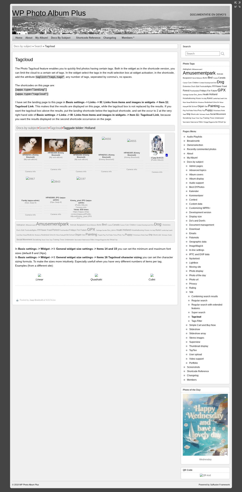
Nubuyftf (63, 235)
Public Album (157, 160)
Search (38, 46)
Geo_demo (111, 230)
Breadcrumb (193, 141)
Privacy (193, 283)
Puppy (129, 234)
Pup (123, 235)
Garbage (99, 230)
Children (133, 225)
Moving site (195, 267)
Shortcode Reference (88, 37)
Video (92, 240)
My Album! (41, 37)
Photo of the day (197, 275)
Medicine (31, 235)
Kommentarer (196, 195)
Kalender (194, 191)
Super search (198, 312)
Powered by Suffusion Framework (214, 484)
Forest (55, 230)
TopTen (193, 350)
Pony (120, 235)
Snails (170, 235)
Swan (44, 240)
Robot (143, 235)
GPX (91, 229)
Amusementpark (53, 223)
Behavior (94, 225)
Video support (196, 359)
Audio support (196, 183)
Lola (17, 235)
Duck (18, 230)
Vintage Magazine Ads (102, 240)
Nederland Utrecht (48, 235)
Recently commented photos (201, 149)
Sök (191, 292)
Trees (62, 240)
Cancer (122, 225)
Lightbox (193, 262)
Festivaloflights (31, 230)
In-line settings (196, 250)
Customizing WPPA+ (199, 208)
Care (127, 225)
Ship (151, 235)
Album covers (196, 174)
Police (115, 235)
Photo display (196, 271)
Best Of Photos (196, 187)
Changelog (109, 37)
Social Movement (24, 239)
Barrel (89, 225)
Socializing (37, 240)
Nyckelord (194, 258)
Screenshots (193, 367)
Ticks (48, 240)
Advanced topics (197, 170)
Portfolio (193, 363)
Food (49, 230)
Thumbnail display (198, 346)
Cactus (109, 225)
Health (119, 230)
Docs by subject (60, 37)
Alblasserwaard (31, 225)
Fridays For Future (78, 230)
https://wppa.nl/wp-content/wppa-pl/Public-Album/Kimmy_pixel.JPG (81, 214)
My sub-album (30, 159)
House (147, 230)
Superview (194, 342)
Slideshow (194, 329)
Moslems (38, 235)
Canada (116, 225)
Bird (104, 224)
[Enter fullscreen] (237, 5)
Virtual (112, 240)
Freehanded (64, 230)
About (28, 37)
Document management (201, 225)
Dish (152, 225)
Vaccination (78, 240)
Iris (151, 230)
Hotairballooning (137, 230)
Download (194, 229)
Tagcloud (56, 128)
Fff (38, 230)
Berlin (99, 225)
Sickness (165, 235)
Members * (128, 37)
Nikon (58, 235)
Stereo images (196, 338)
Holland (127, 230)
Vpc (116, 240)
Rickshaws (137, 235)
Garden (104, 230)
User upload (195, 354)
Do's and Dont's (197, 220)
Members (192, 380)
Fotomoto (194, 237)
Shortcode (157, 235)
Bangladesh (82, 225)
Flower (43, 230)
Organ (78, 234)
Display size (195, 216)
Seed (147, 235)
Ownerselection (195, 145)
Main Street (23, 235)
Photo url (194, 279)
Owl (84, 235)
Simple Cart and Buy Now (202, 325)
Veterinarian (86, 240)
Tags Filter (197, 321)
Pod (107, 235)
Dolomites (167, 225)
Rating (192, 288)
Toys (51, 240)
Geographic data (197, 241)
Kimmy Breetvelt (106, 159)
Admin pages (196, 166)
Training (56, 240)
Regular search (199, 300)
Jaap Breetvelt (36, 300)
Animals (73, 225)
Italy (154, 230)
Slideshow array (197, 333)
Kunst (158, 230)
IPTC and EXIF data (199, 254)
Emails (192, 233)
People (100, 235)
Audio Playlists (194, 136)
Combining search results (205, 296)
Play (104, 235)
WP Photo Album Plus (49, 13)
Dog (158, 224)
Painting (92, 234)
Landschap (165, 230)
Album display (196, 178)
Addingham (21, 225)
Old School (70, 235)
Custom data (195, 204)
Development (146, 225)
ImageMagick (196, 246)
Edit (23, 230)
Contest (139, 225)
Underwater (69, 240)
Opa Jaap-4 (30, 203)
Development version (200, 212)
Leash (170, 230)
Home (19, 37)
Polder (111, 235)
